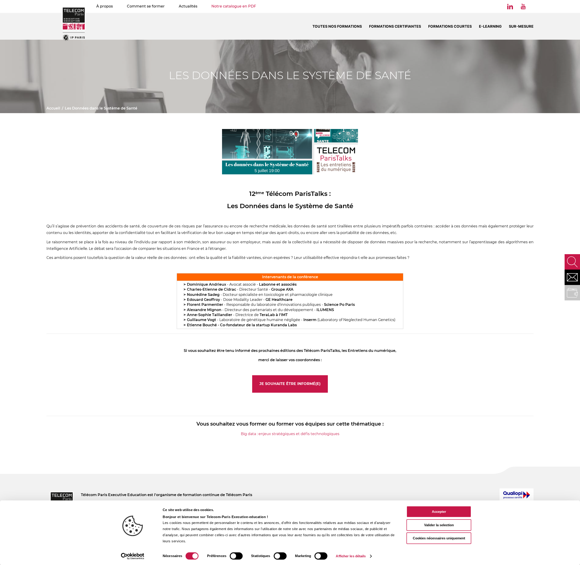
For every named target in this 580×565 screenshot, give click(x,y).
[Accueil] (73, 24)
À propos (104, 6)
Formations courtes (450, 26)
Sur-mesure (521, 26)
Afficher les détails (351, 556)
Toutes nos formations (337, 26)
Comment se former (146, 6)
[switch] (236, 556)
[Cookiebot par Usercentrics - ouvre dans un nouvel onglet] (132, 556)
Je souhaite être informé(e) (290, 384)
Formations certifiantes (395, 26)
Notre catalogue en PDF (233, 6)
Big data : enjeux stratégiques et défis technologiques (290, 434)
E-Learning (490, 26)
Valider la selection (439, 525)
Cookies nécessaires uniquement (439, 538)
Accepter (439, 512)
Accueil (53, 108)
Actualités (188, 6)
